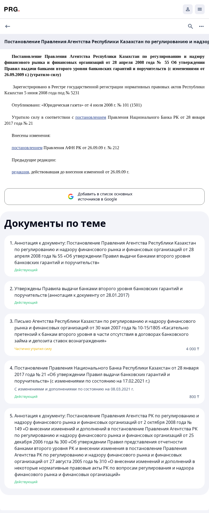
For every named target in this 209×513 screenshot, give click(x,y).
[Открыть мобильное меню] (200, 9)
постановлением (90, 117)
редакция (20, 172)
